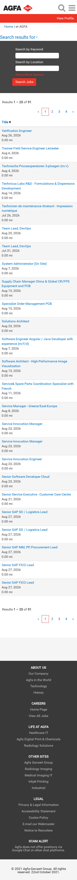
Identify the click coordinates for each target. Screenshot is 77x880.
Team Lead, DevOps (16, 228)
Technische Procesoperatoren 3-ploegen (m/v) (35, 166)
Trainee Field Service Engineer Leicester (30, 148)
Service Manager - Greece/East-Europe (29, 406)
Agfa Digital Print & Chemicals (38, 739)
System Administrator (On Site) (24, 264)
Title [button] (5, 122)
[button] (72, 8)
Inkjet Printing (38, 781)
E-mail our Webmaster (38, 824)
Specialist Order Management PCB (27, 304)
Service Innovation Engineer (22, 459)
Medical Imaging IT (39, 775)
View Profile (65, 18)
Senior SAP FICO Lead (18, 565)
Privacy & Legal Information (38, 805)
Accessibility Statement (38, 811)
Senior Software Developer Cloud (25, 477)
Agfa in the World (38, 680)
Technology (38, 686)
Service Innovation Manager (22, 424)
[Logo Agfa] (20, 8)
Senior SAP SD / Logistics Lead (24, 512)
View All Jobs (38, 716)
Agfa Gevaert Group (38, 762)
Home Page (38, 709)
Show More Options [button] (30, 75)
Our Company (38, 673)
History (38, 692)
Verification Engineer (17, 131)
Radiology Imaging (38, 769)
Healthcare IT (38, 733)
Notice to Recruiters (38, 830)
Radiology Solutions (38, 746)
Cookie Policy (38, 818)
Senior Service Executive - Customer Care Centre (36, 494)
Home (8, 26)
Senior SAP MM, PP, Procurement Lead (29, 547)
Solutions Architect (15, 321)
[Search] (61, 8)
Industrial (38, 788)
